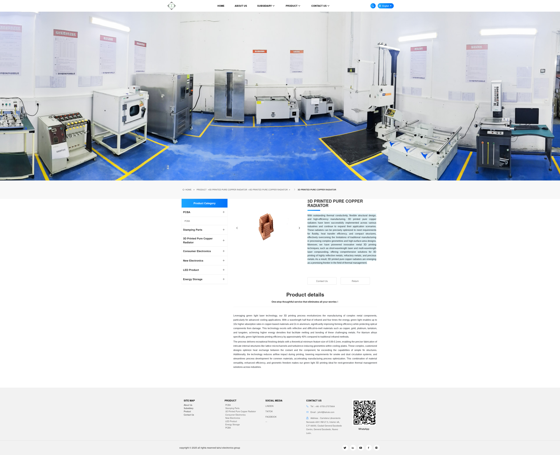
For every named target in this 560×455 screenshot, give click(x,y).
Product (202, 189)
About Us (188, 404)
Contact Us (322, 281)
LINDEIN (269, 405)
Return (355, 281)
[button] (237, 228)
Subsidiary (188, 408)
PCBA (228, 404)
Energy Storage (232, 424)
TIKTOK (269, 411)
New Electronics (232, 417)
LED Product (231, 421)
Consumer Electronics (235, 414)
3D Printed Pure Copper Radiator (228, 189)
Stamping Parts (232, 408)
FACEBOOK (270, 416)
